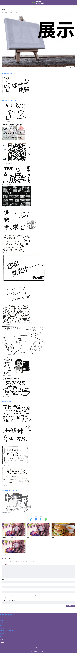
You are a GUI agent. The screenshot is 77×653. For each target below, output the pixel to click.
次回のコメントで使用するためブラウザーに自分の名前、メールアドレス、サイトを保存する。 (22, 595)
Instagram (2, 642)
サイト (3, 590)
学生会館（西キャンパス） (10, 491)
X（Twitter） (2, 644)
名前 (3, 579)
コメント (4, 564)
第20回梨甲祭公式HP (7, 615)
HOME (39, 648)
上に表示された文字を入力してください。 (11, 600)
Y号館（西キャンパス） (9, 401)
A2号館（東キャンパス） (10, 73)
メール (4, 584)
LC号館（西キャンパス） (10, 100)
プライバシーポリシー (38, 649)
